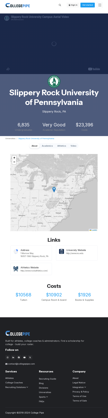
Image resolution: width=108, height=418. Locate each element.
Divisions (43, 387)
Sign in (74, 5)
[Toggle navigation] (100, 5)
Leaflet (94, 230)
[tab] (34, 145)
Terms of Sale (80, 400)
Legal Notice (79, 382)
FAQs (41, 401)
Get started (87, 5)
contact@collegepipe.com (21, 363)
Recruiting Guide (47, 378)
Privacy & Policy (81, 391)
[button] (54, 190)
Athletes (9, 378)
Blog (41, 383)
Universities (10, 138)
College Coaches (14, 382)
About (75, 378)
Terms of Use (79, 396)
